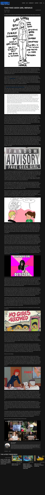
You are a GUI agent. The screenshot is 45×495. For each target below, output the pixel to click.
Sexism (9, 451)
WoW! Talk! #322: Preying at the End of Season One (39, 465)
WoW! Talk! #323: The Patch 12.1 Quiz (16, 464)
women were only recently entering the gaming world (15, 87)
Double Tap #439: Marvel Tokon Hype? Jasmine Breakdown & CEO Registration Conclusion (27, 466)
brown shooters (12, 78)
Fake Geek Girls (6, 451)
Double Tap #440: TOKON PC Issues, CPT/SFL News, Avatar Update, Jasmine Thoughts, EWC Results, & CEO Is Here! (6, 461)
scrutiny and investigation (14, 253)
